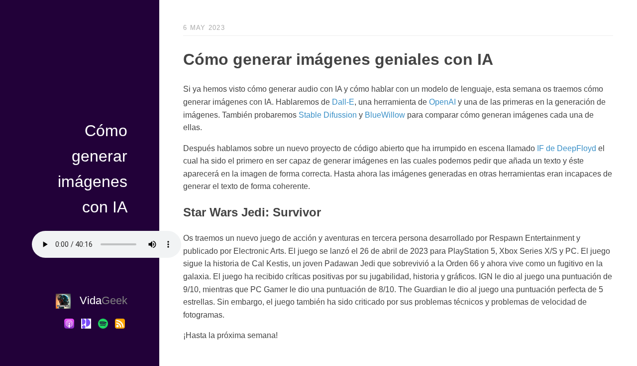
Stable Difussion (328, 115)
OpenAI (442, 102)
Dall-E (343, 102)
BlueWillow (385, 115)
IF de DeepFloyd (566, 148)
